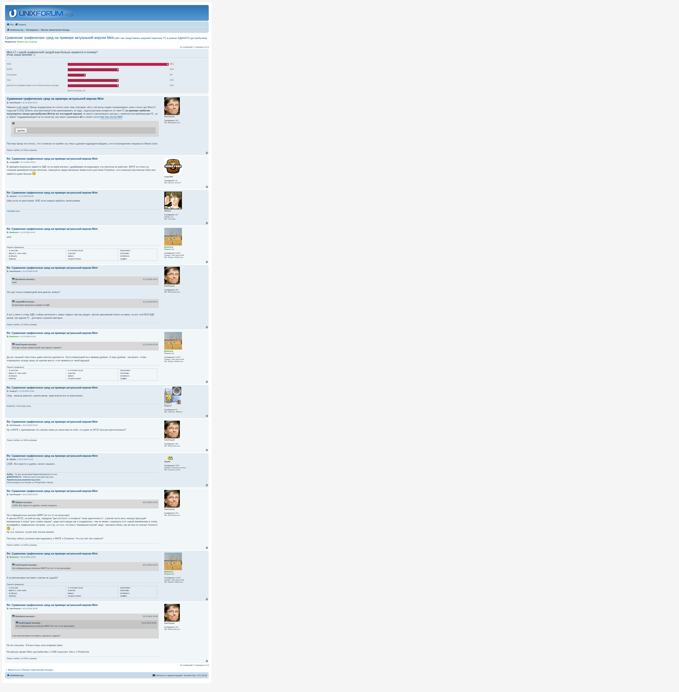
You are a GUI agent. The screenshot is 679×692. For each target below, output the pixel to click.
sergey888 (20, 302)
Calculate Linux (13, 211)
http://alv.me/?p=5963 (111, 117)
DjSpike (18, 502)
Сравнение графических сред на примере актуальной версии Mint (106, 38)
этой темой (22, 107)
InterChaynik (21, 344)
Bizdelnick (20, 279)
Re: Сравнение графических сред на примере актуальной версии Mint (52, 158)
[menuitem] (10, 24)
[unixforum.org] (41, 13)
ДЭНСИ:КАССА (14, 477)
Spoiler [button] (21, 130)
